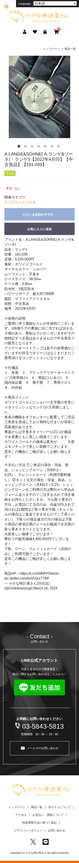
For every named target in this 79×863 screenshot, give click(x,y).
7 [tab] (59, 147)
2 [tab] (26, 147)
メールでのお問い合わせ (42, 748)
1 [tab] (20, 147)
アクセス (21, 815)
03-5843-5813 (43, 726)
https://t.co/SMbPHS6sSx (39, 573)
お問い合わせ (56, 830)
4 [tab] (39, 147)
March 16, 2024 (45, 588)
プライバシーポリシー (28, 830)
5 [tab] (46, 147)
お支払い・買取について (48, 815)
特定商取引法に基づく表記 (39, 822)
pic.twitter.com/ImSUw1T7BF (26, 578)
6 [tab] (52, 147)
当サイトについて (59, 807)
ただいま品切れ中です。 (39, 214)
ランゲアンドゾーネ (20, 202)
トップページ (51, 48)
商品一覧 (70, 48)
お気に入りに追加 (39, 229)
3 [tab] (33, 147)
